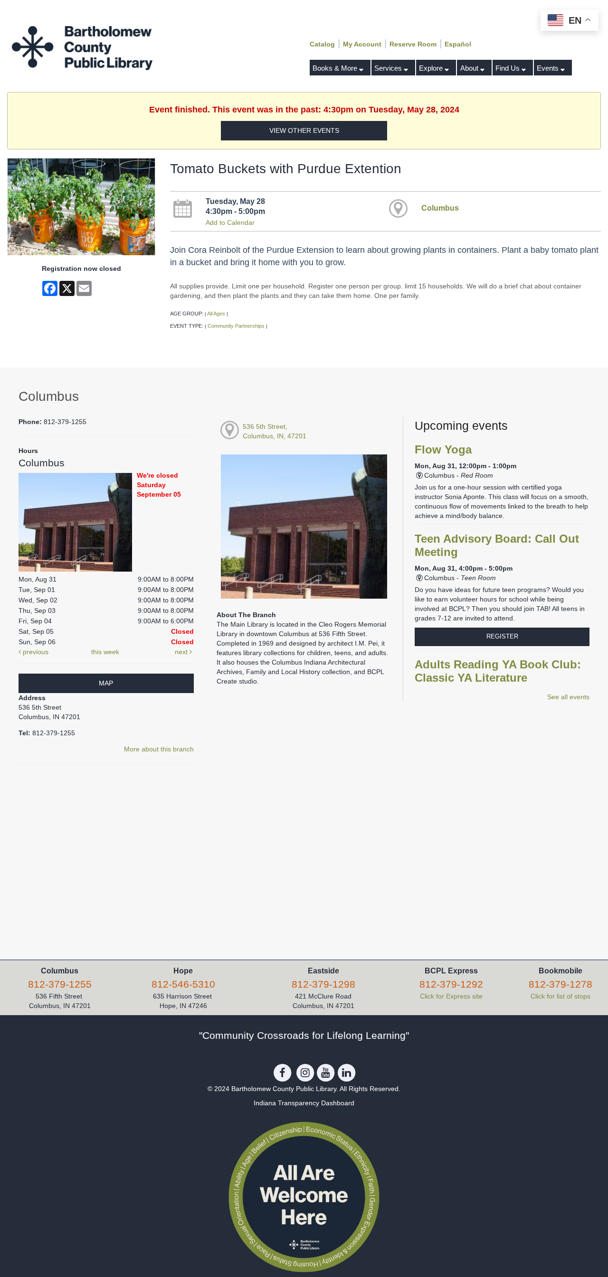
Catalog (322, 44)
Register (502, 636)
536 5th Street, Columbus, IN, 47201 (274, 431)
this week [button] (105, 652)
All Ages (216, 313)
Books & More (336, 68)
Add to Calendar (230, 222)
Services (389, 68)
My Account (362, 44)
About (470, 68)
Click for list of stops (560, 996)
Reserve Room (413, 44)
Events (548, 68)
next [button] (182, 652)
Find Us (508, 68)
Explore (432, 68)
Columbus (440, 208)
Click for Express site (451, 996)
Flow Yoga (443, 450)
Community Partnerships (236, 326)
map (106, 683)
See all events (568, 697)
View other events (304, 130)
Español (458, 44)
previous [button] (34, 652)
